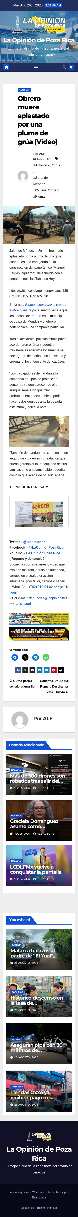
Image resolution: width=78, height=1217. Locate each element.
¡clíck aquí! (24, 603)
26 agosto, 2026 (26, 962)
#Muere (40, 190)
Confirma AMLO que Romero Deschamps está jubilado (54, 686)
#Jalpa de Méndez (40, 181)
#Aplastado (41, 165)
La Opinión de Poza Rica (39, 40)
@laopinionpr (34, 542)
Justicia (16, 945)
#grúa (56, 165)
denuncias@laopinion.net (48, 598)
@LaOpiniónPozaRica (46, 547)
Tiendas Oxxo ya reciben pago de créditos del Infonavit (35, 1097)
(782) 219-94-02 (41, 587)
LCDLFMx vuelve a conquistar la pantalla (36, 869)
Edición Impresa (47, 1207)
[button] (64, 67)
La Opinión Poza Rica (43, 553)
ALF (42, 154)
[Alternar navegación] (36, 67)
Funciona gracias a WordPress (27, 1192)
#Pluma (39, 196)
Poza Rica (17, 992)
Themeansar (39, 1197)
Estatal (16, 1039)
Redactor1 (45, 788)
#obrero (53, 190)
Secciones (27, 1207)
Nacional (24, 90)
